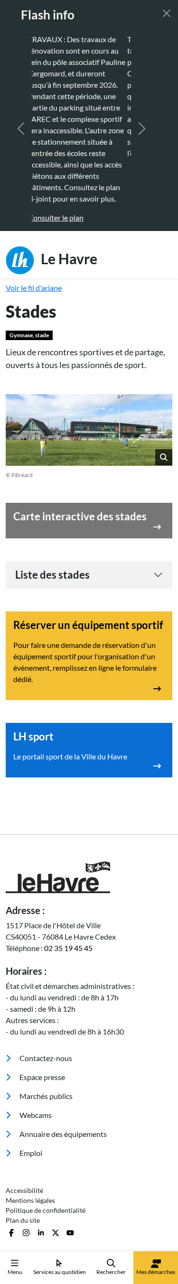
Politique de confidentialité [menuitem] (45, 1210)
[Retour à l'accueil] (89, 877)
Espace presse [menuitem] (41, 1076)
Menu (15, 1271)
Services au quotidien (59, 1271)
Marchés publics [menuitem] (45, 1095)
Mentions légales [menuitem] (30, 1200)
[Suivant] (142, 128)
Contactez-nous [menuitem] (45, 1057)
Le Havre (67, 258)
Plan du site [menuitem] (23, 1220)
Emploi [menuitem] (30, 1152)
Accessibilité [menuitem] (24, 1190)
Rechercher (111, 1271)
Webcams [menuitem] (35, 1114)
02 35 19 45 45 (68, 947)
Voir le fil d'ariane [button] (34, 287)
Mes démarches (155, 1271)
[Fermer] (166, 13)
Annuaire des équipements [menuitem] (62, 1133)
